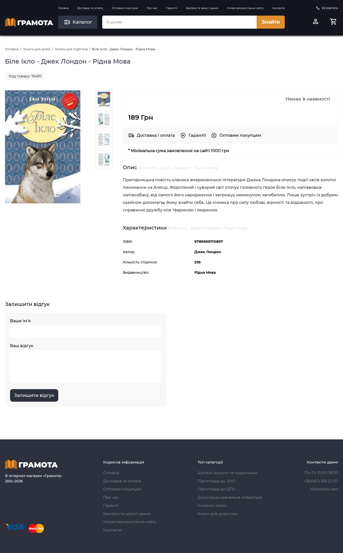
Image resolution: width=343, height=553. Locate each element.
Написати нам (324, 489)
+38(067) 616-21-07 (321, 481)
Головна (63, 8)
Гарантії (171, 8)
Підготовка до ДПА (216, 489)
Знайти (271, 22)
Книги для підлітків (71, 49)
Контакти (278, 8)
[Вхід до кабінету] (315, 22)
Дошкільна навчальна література (230, 497)
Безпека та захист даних (202, 8)
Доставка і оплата (156, 135)
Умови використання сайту (245, 8)
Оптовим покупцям (125, 8)
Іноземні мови (212, 505)
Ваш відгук (21, 345)
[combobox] (179, 22)
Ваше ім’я (20, 320)
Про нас (152, 8)
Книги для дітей (36, 49)
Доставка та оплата (90, 8)
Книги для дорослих (218, 513)
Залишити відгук (34, 395)
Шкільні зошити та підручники (227, 472)
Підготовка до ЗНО (216, 481)
